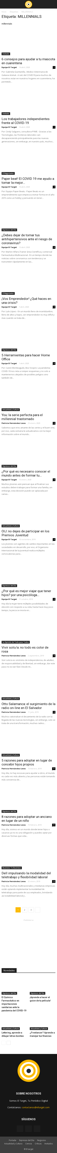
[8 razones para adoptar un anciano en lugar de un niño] (28, 799)
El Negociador (8, 173)
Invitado (6, 54)
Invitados (48, 1143)
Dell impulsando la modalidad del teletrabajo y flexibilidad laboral (26, 875)
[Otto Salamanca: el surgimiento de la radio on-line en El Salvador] (28, 687)
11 (54, 769)
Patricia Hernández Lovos (14, 423)
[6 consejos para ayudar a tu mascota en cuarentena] (28, 42)
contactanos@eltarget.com (36, 1107)
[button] (52, 4)
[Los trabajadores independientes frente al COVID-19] (28, 101)
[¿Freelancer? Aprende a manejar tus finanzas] (43, 1021)
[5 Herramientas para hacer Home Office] (28, 338)
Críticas (38, 1143)
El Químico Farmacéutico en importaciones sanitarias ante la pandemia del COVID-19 (14, 1004)
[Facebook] (20, 1129)
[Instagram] (28, 1129)
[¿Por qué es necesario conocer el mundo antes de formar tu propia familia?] (28, 454)
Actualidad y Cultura (11, 410)
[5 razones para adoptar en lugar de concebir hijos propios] (28, 743)
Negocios (41, 1140)
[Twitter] (37, 1129)
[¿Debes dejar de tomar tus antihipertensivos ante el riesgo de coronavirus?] (28, 218)
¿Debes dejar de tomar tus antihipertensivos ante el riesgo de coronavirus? (27, 239)
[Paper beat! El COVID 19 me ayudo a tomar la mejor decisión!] (28, 161)
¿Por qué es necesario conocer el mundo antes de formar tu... (26, 473)
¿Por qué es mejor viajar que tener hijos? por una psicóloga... (26, 593)
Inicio (4, 11)
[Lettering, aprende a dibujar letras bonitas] (14, 1021)
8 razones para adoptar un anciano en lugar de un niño (27, 819)
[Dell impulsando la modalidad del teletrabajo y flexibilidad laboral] (28, 856)
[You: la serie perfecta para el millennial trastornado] (28, 398)
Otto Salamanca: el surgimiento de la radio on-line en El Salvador (28, 706)
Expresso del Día (9, 230)
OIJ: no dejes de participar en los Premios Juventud (25, 533)
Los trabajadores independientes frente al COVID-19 (26, 121)
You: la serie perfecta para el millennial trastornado (22, 417)
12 (54, 881)
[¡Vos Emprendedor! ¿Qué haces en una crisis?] (28, 281)
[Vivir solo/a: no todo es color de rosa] (28, 630)
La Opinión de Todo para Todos (16, 642)
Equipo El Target (9, 67)
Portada (12, 1140)
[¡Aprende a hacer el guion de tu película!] (43, 986)
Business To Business (12, 868)
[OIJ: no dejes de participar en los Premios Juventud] (28, 514)
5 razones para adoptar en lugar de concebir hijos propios (27, 762)
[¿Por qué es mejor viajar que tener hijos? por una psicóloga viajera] (28, 574)
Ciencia (28, 1143)
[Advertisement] (28, 941)
